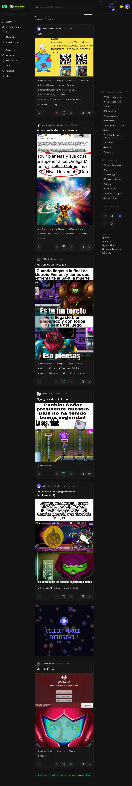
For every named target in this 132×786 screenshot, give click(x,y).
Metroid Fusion (46, 80)
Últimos (10, 21)
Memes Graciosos (113, 101)
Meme (42, 373)
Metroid (85, 80)
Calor (107, 106)
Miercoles (109, 152)
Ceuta (121, 125)
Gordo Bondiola (74, 99)
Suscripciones (12, 42)
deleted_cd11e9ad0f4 (51, 486)
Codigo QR (56, 104)
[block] (89, 112)
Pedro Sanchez (111, 116)
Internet (108, 193)
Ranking (10, 70)
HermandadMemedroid (49, 588)
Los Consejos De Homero (50, 99)
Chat (8, 65)
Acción (81, 363)
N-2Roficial (47, 259)
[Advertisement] (114, 48)
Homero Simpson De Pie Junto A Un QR (57, 89)
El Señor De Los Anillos (111, 136)
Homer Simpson (67, 85)
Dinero (108, 184)
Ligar (119, 193)
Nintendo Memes (78, 373)
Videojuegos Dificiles (69, 368)
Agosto (117, 97)
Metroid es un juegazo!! (51, 264)
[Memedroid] (4, 6)
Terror (52, 368)
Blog (8, 75)
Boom (42, 238)
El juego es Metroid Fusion (53, 399)
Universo (85, 233)
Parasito (61, 751)
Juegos (61, 363)
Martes (108, 147)
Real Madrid (110, 120)
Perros (119, 179)
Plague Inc (43, 755)
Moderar (10, 55)
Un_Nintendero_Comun (52, 125)
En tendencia (12, 26)
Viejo (64, 373)
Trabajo (108, 179)
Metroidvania (70, 233)
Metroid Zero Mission (67, 80)
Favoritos (10, 50)
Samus (73, 751)
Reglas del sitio (109, 245)
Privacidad (107, 253)
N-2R (71, 363)
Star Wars (109, 142)
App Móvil (107, 237)
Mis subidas (11, 60)
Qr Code (43, 104)
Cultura (53, 373)
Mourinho (109, 125)
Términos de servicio (112, 249)
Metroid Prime (76, 229)
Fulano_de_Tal (48, 663)
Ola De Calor (110, 111)
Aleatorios (11, 37)
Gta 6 (107, 130)
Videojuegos (110, 174)
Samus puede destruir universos (57, 130)
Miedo (42, 368)
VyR (106, 169)
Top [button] (8, 32)
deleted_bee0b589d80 (52, 28)
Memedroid (110, 188)
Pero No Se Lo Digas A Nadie (52, 94)
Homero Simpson (47, 85)
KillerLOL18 (47, 393)
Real (39, 34)
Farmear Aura (111, 198)
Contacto (106, 241)
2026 (107, 97)
